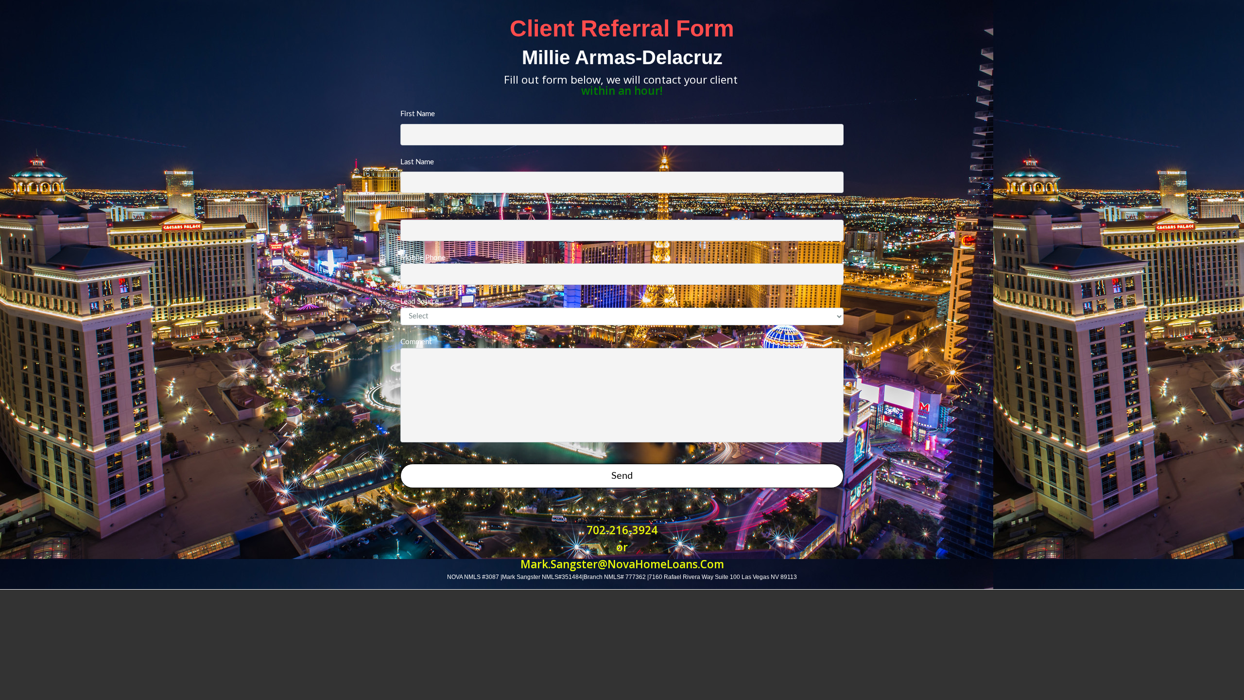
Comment (416, 342)
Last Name (417, 162)
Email (409, 209)
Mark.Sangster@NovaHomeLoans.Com (622, 564)
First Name (417, 114)
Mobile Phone (423, 258)
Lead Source (419, 301)
